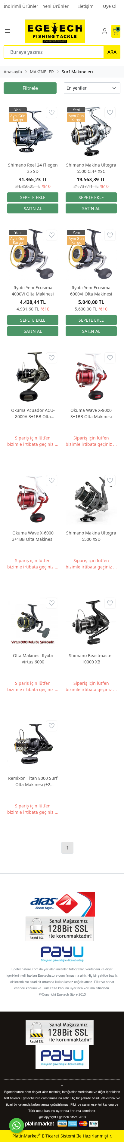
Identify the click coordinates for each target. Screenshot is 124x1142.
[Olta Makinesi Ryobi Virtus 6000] (32, 622)
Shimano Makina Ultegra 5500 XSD (91, 536)
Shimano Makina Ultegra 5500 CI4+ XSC (91, 168)
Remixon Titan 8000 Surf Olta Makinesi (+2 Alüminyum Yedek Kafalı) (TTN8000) (33, 781)
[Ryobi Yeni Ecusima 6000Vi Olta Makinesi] (91, 254)
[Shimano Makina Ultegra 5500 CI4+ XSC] (91, 131)
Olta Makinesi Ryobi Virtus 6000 (33, 659)
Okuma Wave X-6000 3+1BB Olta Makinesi (33, 536)
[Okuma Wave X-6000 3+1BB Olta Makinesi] (32, 499)
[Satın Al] (32, 208)
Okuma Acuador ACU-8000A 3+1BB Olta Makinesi (33, 413)
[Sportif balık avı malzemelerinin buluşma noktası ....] (55, 31)
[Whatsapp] (16, 1125)
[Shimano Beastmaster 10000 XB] (91, 622)
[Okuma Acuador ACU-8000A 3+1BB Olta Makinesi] (32, 376)
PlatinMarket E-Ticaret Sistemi (43, 1136)
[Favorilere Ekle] (51, 112)
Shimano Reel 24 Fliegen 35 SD (33, 168)
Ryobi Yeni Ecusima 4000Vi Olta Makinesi (33, 291)
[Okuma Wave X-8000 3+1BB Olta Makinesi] (91, 376)
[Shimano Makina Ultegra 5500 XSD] (91, 499)
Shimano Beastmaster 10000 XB (91, 659)
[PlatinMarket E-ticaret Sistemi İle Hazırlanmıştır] (39, 1123)
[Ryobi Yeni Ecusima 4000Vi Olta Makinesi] (32, 254)
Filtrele (30, 88)
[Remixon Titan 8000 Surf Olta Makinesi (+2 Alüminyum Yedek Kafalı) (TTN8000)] (32, 744)
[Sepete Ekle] (32, 197)
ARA (111, 52)
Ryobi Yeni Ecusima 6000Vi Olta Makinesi (91, 291)
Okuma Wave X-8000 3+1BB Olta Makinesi (91, 413)
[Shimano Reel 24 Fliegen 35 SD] (32, 131)
